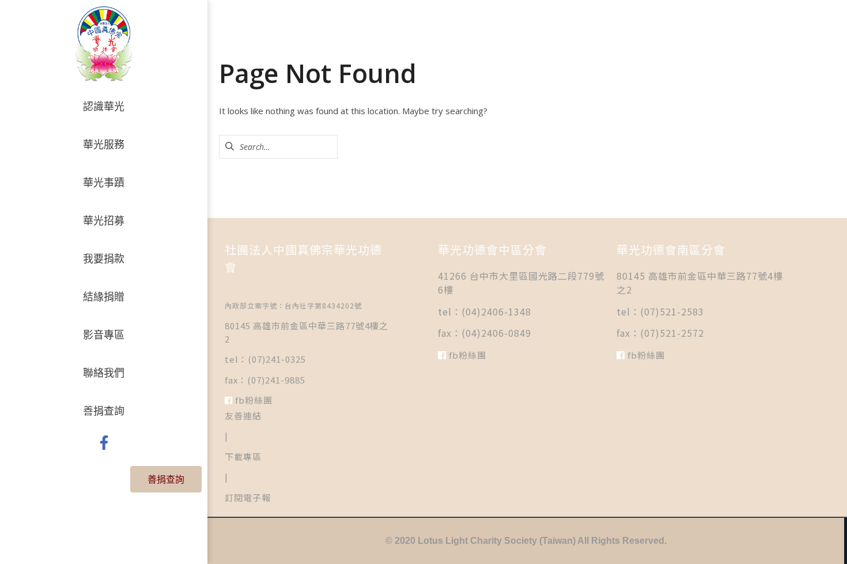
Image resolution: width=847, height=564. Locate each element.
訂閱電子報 (248, 497)
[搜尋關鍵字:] (278, 146)
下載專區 (243, 456)
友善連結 (243, 415)
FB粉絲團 (253, 400)
